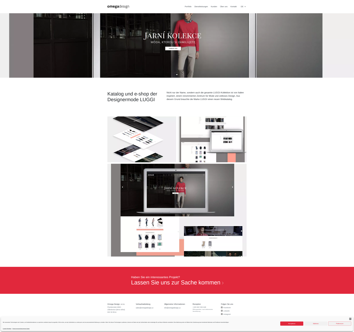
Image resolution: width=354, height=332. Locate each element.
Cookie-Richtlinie (7, 328)
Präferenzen (339, 323)
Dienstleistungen (201, 7)
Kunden (214, 7)
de (242, 7)
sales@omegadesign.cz (144, 308)
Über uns (224, 7)
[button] (350, 319)
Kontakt (233, 7)
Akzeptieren (291, 323)
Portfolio (188, 7)
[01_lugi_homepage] (177, 210)
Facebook (227, 308)
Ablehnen (316, 323)
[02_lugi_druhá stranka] (212, 139)
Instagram (227, 314)
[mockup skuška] (141, 139)
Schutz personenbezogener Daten (21, 328)
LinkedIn (226, 311)
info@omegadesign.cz (172, 308)
